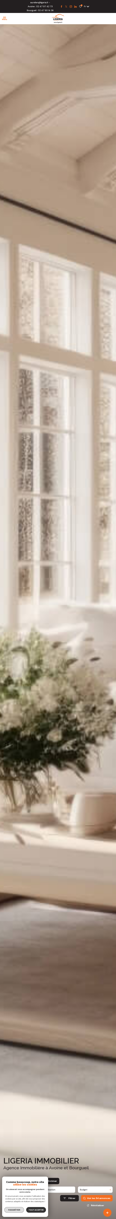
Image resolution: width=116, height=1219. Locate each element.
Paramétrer (14, 1210)
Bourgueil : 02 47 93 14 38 (40, 10)
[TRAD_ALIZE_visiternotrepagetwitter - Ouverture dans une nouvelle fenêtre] (66, 6)
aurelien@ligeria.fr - (40, 2)
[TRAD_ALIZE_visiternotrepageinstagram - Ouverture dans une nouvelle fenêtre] (71, 6)
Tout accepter (36, 1210)
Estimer (52, 1181)
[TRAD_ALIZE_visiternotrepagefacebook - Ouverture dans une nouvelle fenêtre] (61, 6)
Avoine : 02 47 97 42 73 (40, 6)
